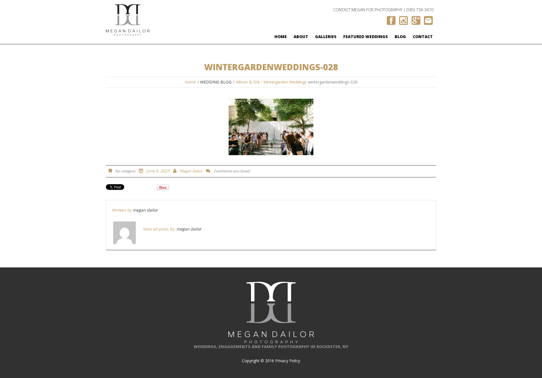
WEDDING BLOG (215, 82)
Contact (423, 36)
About (301, 36)
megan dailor (191, 170)
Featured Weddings (365, 36)
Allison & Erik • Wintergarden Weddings (271, 82)
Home (280, 36)
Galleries (325, 36)
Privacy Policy (287, 360)
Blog (400, 36)
